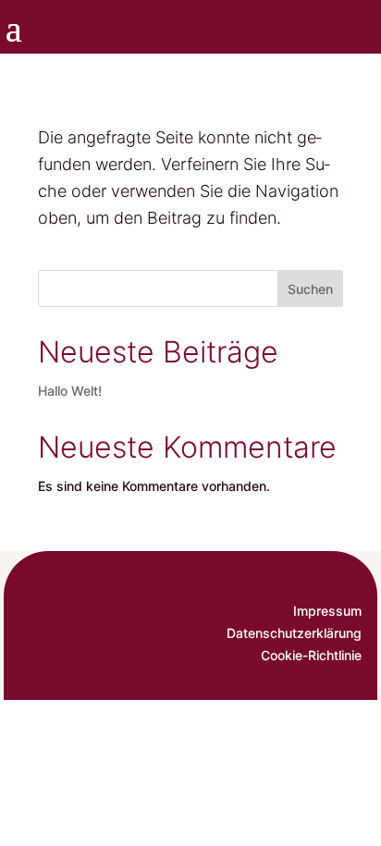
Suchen (310, 289)
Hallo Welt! (70, 390)
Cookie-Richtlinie (311, 655)
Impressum (327, 611)
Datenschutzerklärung (294, 633)
